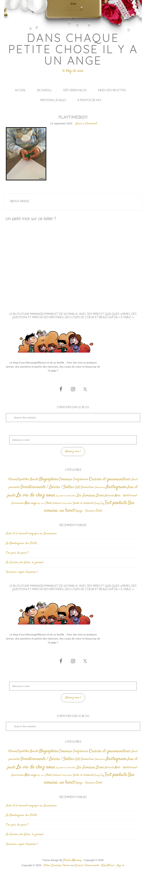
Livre (100, 495)
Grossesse (100, 487)
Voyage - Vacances (85, 511)
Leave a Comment (86, 123)
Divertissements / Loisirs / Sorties (47, 487)
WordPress (107, 865)
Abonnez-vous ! (73, 451)
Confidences (80, 479)
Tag (102, 503)
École (99, 510)
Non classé (41, 503)
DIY (77, 487)
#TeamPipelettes (18, 479)
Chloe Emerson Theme (57, 865)
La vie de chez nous (35, 495)
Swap (97, 503)
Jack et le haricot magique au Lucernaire (31, 533)
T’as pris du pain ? (17, 553)
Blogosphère (48, 479)
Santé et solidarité (83, 503)
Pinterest (57, 503)
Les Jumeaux (86, 495)
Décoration (87, 487)
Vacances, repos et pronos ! (22, 572)
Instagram (116, 486)
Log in (120, 865)
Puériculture (67, 503)
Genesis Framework (86, 865)
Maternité (109, 496)
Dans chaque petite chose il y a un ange (73, 49)
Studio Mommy (72, 860)
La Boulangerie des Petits (21, 543)
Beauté (34, 479)
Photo (49, 503)
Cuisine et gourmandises (110, 479)
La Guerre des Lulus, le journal (24, 562)
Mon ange (31, 503)
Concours (65, 479)
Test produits (116, 503)
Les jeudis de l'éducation (66, 495)
